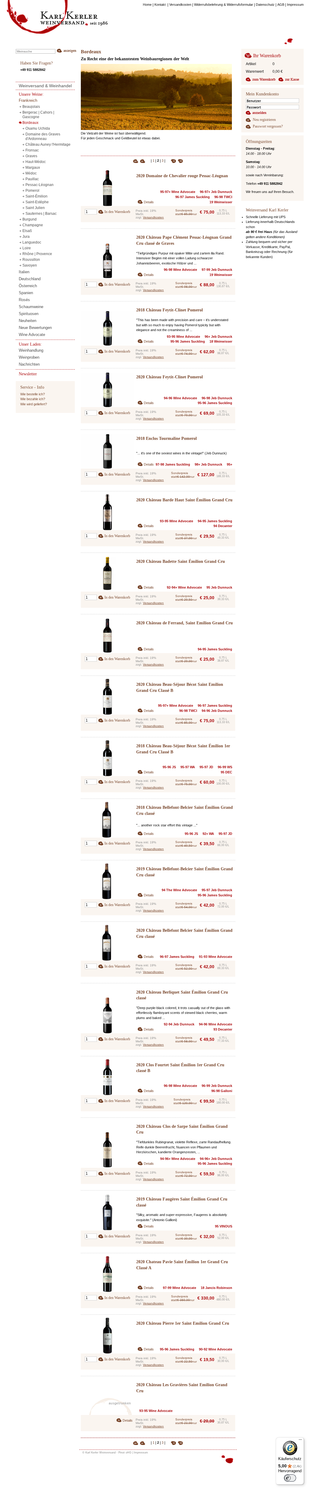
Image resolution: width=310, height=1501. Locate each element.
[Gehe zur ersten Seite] (136, 160)
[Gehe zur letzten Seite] (179, 160)
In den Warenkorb (117, 212)
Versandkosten (153, 217)
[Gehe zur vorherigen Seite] (145, 160)
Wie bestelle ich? (32, 394)
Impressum (141, 1452)
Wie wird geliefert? (33, 404)
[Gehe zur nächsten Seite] (171, 160)
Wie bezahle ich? (32, 399)
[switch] (290, 1478)
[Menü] (300, 1441)
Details (149, 202)
